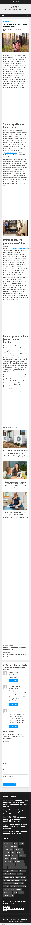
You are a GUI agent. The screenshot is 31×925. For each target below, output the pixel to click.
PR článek (6, 21)
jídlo (5, 865)
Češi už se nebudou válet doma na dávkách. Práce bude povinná (15, 482)
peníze (20, 874)
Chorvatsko (18, 849)
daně (13, 852)
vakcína (18, 889)
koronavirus (21, 865)
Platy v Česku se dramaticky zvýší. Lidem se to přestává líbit (15, 513)
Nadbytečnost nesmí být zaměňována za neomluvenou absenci (14, 647)
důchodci (7, 855)
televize (6, 889)
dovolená (20, 852)
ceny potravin (8, 849)
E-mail (5, 770)
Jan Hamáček (8, 862)
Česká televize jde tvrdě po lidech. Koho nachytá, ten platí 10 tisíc (15, 832)
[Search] (27, 15)
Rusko (13, 886)
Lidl (5, 868)
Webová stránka (8, 776)
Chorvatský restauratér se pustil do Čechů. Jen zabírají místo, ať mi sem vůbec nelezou (15, 826)
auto (15, 843)
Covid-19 (7, 852)
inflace (6, 859)
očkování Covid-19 (9, 874)
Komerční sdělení (9, 29)
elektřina (22, 855)
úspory (21, 892)
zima (15, 892)
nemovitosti (22, 868)
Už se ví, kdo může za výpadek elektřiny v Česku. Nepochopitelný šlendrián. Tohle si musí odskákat (14, 812)
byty (5, 846)
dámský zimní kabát (11, 152)
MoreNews (11, 921)
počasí (23, 877)
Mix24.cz (15, 7)
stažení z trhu (21, 886)
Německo (14, 871)
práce (24, 880)
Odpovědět (13, 681)
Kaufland (12, 865)
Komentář (7, 741)
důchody (14, 855)
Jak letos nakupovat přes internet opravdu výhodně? (15, 654)
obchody (22, 871)
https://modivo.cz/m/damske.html (17, 248)
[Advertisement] (15, 105)
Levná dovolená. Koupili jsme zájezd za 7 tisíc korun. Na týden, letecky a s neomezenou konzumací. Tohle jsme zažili (15, 804)
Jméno (5, 763)
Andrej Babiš (8, 843)
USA (12, 889)
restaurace (7, 883)
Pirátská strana (9, 877)
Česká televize (8, 895)
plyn (17, 877)
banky (21, 843)
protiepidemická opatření (12, 880)
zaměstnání (7, 892)
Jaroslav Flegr (19, 862)
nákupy (6, 871)
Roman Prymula (18, 883)
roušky (6, 886)
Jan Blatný (13, 859)
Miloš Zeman (13, 868)
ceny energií (13, 846)
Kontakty (6, 906)
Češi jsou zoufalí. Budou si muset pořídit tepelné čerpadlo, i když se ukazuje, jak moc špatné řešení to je (15, 452)
